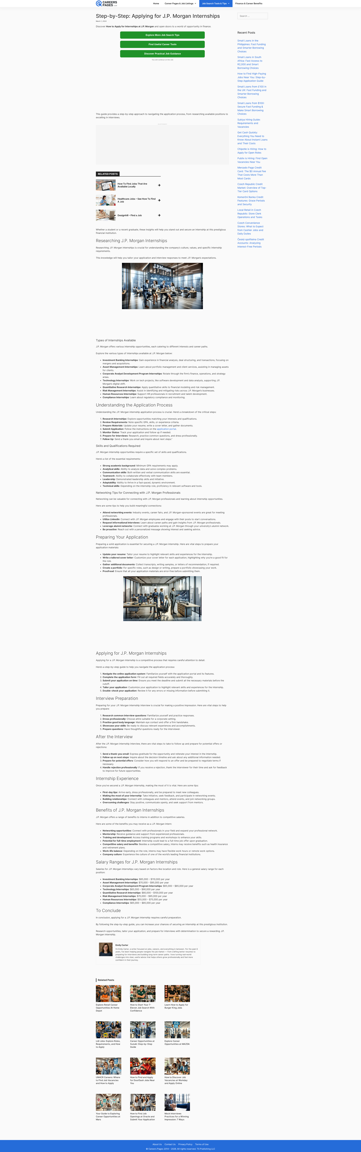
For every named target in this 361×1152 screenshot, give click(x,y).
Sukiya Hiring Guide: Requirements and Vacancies (248, 123)
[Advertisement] (162, 88)
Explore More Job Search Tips (162, 35)
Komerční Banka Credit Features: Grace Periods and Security (251, 201)
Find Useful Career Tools (162, 44)
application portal (166, 429)
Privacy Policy (185, 1144)
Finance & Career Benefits (248, 3)
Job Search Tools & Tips (214, 3)
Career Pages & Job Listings (179, 3)
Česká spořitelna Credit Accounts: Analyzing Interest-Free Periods (250, 243)
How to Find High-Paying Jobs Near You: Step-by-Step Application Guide (251, 77)
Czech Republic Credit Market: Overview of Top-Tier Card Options (251, 188)
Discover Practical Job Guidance (162, 53)
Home (156, 3)
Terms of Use (202, 1144)
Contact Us (170, 1144)
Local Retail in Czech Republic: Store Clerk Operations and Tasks (249, 214)
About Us (157, 1144)
